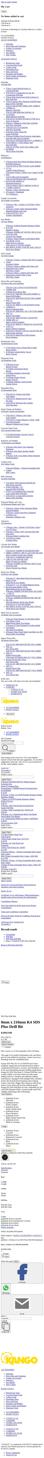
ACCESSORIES (12, 708)
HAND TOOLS (12, 710)
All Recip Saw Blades (9, 574)
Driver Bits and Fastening (16, 1376)
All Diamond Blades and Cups (13, 504)
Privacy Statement (13, 1453)
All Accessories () (9, 823)
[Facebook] (2, 1368)
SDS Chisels (11, 1385)
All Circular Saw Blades (10, 547)
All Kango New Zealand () (12, 922)
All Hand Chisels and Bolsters (12, 411)
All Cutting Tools (7, 464)
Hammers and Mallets (14, 1404)
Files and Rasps (12, 1402)
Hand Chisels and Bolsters (16, 1406)
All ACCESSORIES (9, 40)
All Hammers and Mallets (11, 443)
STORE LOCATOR (19, 692)
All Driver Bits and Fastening (12, 283)
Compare (7, 1047)
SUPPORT (10, 687)
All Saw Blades (7, 222)
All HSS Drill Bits (8, 479)
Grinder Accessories (13, 1378)
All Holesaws (6, 158)
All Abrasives (6, 523)
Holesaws (9, 1380)
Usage (4, 1126)
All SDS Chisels (7, 256)
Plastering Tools (12, 1408)
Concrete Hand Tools (14, 1395)
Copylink (4, 1318)
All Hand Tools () (9, 869)
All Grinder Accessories (10, 200)
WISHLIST (12, 685)
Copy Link (5, 1332)
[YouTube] (8, 1368)
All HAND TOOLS (9, 59)
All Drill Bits (6, 84)
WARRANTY (16, 694)
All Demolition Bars (9, 390)
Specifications (6, 1168)
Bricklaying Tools (13, 1393)
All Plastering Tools (8, 360)
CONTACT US (17, 689)
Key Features (6, 1094)
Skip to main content (9, 2)
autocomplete (6, 753)
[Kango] (10, 703)
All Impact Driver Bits (9, 640)
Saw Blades (10, 1383)
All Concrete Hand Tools (10, 430)
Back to (11, 945)
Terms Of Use (11, 1455)
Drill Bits (9, 1374)
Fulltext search (6, 775)
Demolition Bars (12, 1399)
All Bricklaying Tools (9, 344)
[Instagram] (5, 1368)
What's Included (7, 1227)
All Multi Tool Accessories (11, 615)
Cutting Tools (11, 1397)
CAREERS (10, 1421)
